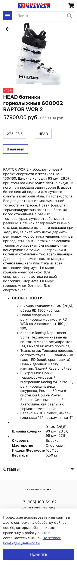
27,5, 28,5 (15, 134)
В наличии (15, 149)
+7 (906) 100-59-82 (39, 502)
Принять (38, 554)
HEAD (43, 134)
